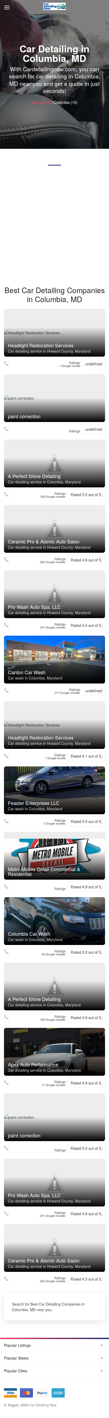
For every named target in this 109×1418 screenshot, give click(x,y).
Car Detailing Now (42, 1404)
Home (36, 102)
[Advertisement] (54, 225)
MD (48, 102)
